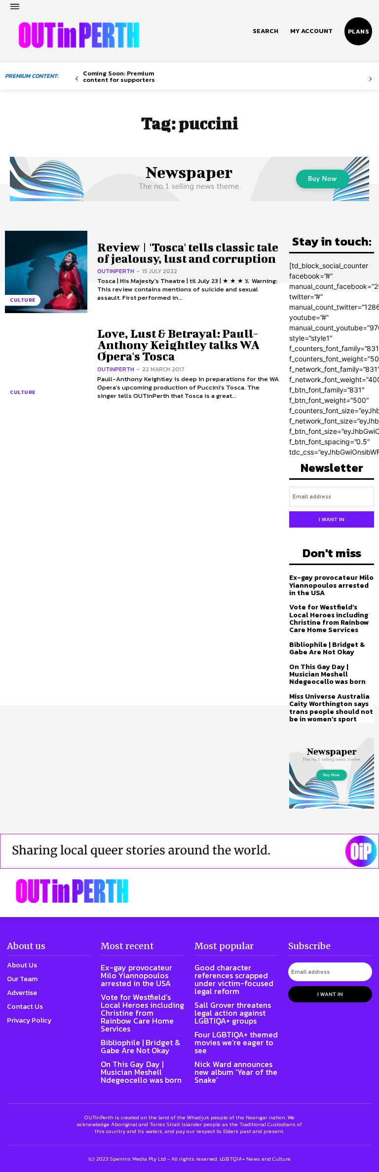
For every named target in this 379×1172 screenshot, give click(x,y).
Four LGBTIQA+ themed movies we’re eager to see (236, 1042)
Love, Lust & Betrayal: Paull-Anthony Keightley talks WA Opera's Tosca (178, 344)
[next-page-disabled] (370, 79)
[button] (265, 31)
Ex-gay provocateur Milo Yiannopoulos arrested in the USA (331, 585)
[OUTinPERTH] (79, 35)
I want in (331, 519)
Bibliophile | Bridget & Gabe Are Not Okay (327, 648)
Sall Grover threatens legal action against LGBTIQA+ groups (232, 1013)
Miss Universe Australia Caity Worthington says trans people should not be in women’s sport (331, 707)
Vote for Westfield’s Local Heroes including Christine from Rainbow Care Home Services (329, 618)
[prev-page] (77, 79)
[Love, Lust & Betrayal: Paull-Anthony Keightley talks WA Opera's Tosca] (46, 364)
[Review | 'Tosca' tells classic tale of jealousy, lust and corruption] (46, 272)
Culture (23, 300)
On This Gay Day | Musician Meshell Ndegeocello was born (327, 674)
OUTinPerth (115, 271)
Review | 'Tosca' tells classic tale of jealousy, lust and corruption (187, 252)
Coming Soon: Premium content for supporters (119, 76)
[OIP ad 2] (189, 851)
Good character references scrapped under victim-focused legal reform (233, 979)
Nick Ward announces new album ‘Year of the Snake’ (235, 1072)
